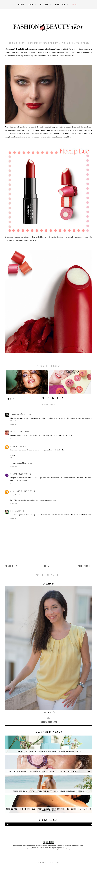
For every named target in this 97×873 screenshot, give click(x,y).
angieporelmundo (18, 491)
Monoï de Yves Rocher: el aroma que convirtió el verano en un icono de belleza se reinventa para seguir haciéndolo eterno (48, 810)
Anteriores (85, 566)
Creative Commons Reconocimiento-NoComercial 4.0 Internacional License (65, 845)
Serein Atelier (52, 863)
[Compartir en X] (43, 398)
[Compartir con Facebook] (48, 398)
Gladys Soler (16, 474)
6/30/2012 (28, 414)
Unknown (14, 446)
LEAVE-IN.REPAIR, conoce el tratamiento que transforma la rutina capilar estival (48, 751)
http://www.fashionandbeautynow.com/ (55, 847)
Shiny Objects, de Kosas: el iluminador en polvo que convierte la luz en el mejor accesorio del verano (48, 771)
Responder (14, 424)
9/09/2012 (20, 511)
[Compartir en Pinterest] (53, 398)
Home (47, 566)
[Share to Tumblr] (58, 398)
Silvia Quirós (16, 414)
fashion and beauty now (32, 845)
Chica (13, 511)
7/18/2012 (31, 491)
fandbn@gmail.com (48, 721)
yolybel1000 (16, 431)
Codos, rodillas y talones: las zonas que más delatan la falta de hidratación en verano (48, 791)
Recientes (11, 566)
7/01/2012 (23, 446)
